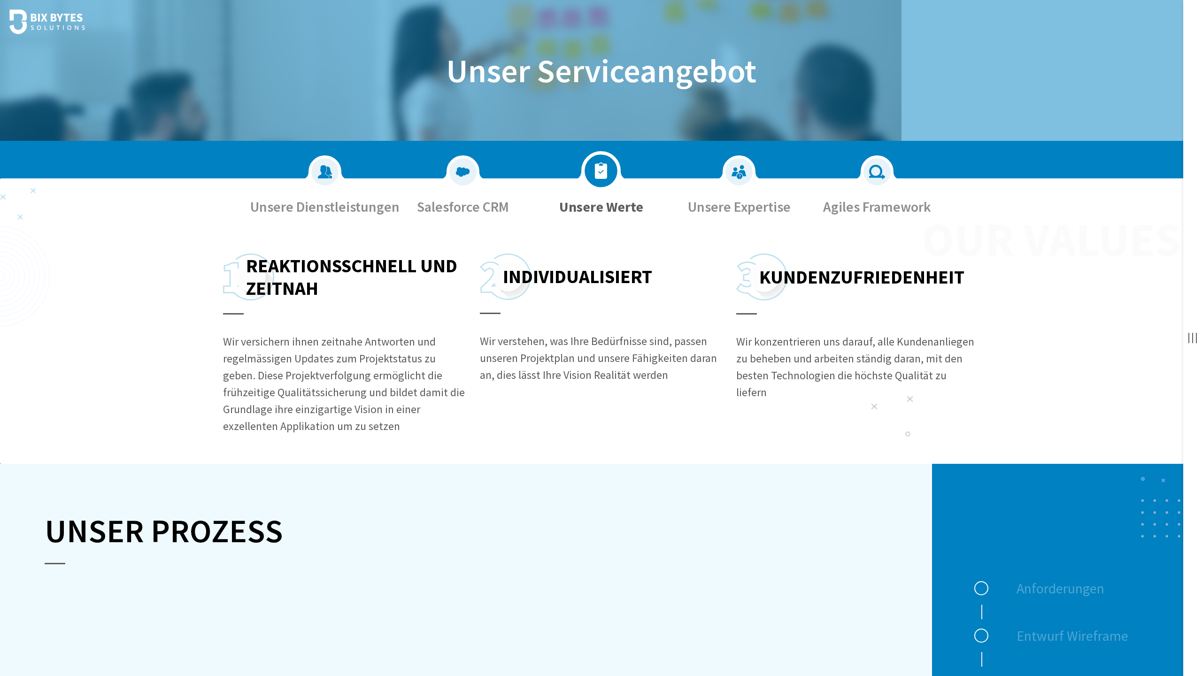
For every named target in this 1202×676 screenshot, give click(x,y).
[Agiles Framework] (877, 159)
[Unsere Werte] (601, 159)
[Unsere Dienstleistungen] (324, 159)
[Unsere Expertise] (739, 159)
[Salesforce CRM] (463, 159)
